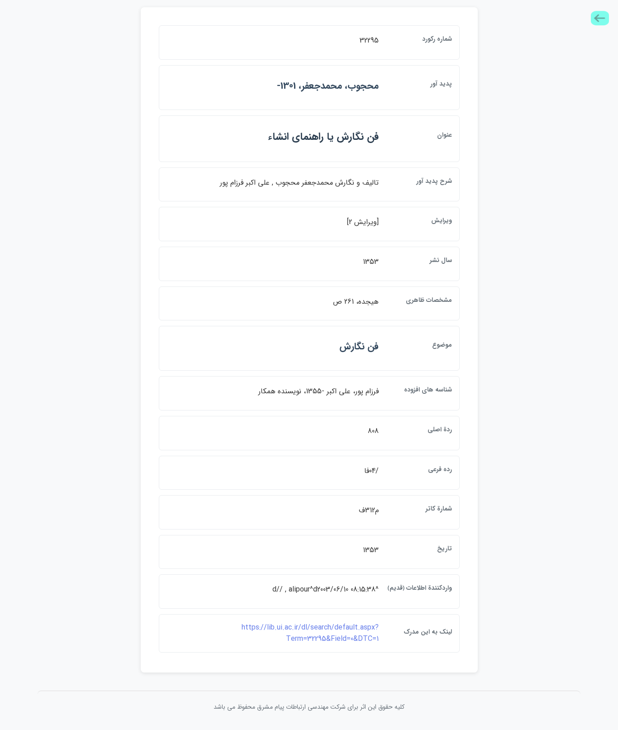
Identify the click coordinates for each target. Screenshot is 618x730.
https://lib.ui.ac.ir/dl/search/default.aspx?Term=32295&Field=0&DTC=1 (310, 633)
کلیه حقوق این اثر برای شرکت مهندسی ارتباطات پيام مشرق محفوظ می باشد (309, 707)
